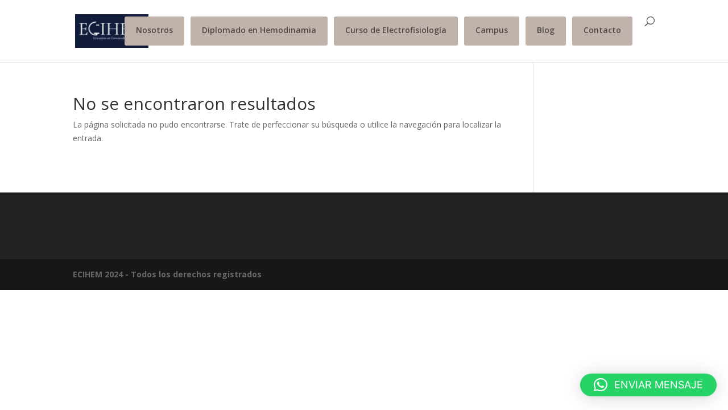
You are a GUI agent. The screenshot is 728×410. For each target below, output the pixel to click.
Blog (546, 29)
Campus (491, 29)
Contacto (602, 29)
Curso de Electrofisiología (395, 29)
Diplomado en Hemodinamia (259, 29)
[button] (648, 385)
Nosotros (154, 29)
